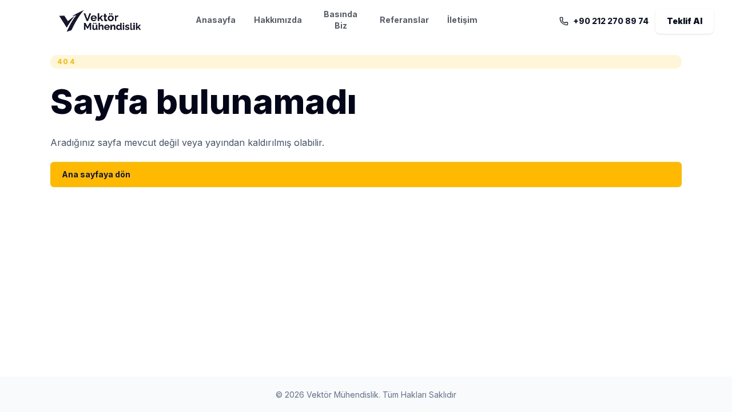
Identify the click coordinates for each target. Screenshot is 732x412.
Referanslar (404, 20)
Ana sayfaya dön (96, 174)
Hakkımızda (278, 20)
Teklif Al (684, 21)
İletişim (462, 20)
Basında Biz (340, 19)
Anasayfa (216, 20)
